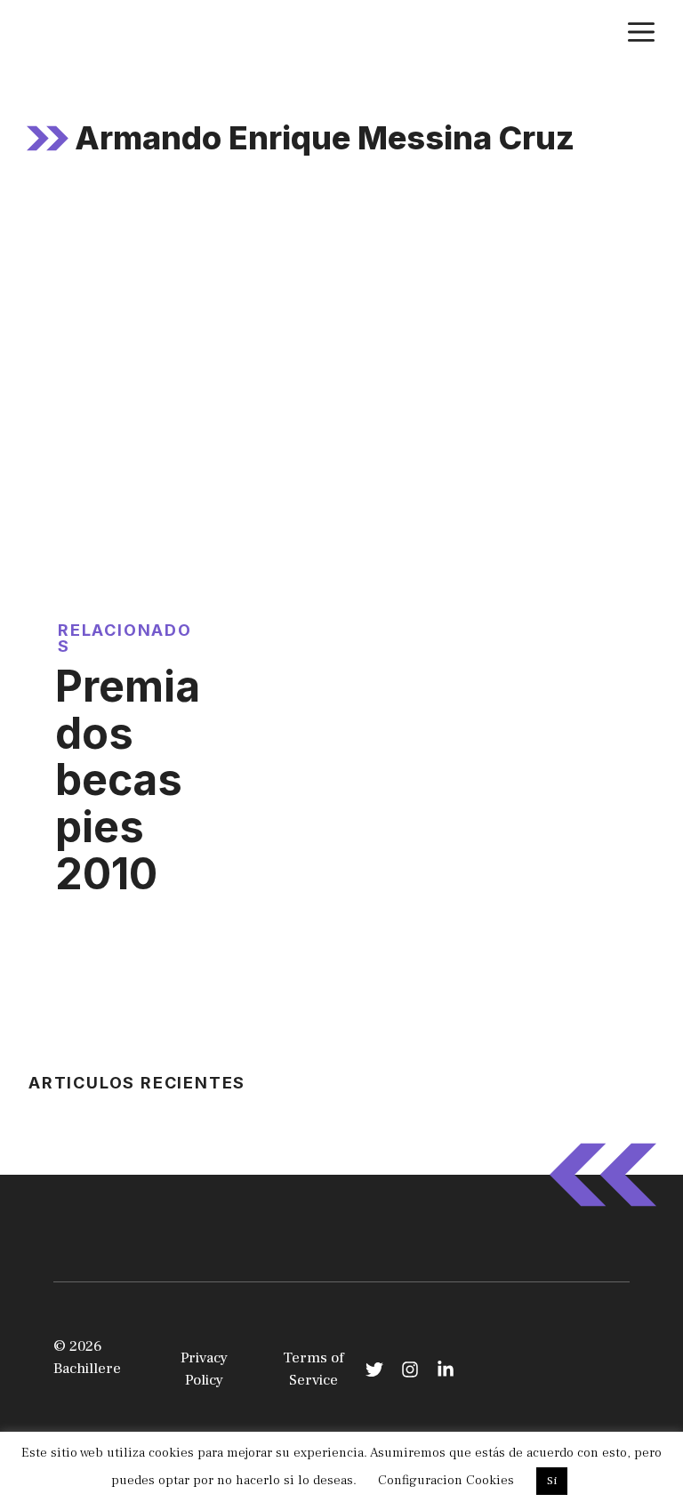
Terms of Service (313, 1369)
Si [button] (552, 1481)
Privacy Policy (204, 1369)
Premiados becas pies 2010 (127, 780)
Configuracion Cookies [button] (446, 1480)
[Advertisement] (341, 329)
